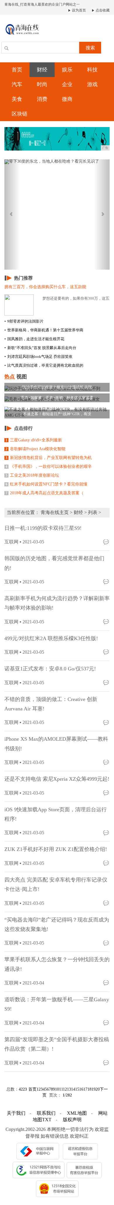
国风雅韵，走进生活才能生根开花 (34, 339)
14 (73, 1089)
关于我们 (16, 1113)
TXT (46, 1119)
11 (61, 1089)
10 (57, 1089)
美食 (17, 99)
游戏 (92, 84)
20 (98, 1089)
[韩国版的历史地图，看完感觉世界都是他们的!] (106, 581)
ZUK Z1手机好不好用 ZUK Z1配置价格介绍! (55, 849)
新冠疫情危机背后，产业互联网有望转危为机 (49, 457)
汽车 (17, 84)
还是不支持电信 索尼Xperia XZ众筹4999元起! (56, 779)
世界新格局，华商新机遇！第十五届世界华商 (43, 330)
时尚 (42, 84)
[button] (12, 214)
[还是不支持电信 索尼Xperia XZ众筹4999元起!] (106, 792)
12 (65, 1089)
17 (85, 1089)
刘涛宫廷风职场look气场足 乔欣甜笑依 (38, 356)
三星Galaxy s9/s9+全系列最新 (34, 440)
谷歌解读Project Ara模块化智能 (35, 449)
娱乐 (67, 70)
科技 (92, 70)
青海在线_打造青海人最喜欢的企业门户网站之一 (42, 4)
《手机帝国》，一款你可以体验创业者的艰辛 (49, 466)
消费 (42, 99)
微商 (67, 99)
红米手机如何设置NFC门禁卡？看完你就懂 (46, 484)
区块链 (19, 114)
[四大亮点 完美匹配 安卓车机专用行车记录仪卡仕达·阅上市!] (106, 903)
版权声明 (72, 1119)
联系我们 (46, 1113)
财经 (42, 70)
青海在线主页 (55, 512)
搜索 (90, 47)
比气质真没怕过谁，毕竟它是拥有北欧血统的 (43, 365)
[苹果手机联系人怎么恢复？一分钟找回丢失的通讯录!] (106, 982)
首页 (17, 70)
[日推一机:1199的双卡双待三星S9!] (106, 541)
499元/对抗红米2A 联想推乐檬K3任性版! (51, 638)
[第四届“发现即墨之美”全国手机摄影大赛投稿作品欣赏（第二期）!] (106, 1062)
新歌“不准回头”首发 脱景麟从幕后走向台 (40, 348)
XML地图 (77, 1113)
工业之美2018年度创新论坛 (32, 475)
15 (77, 1089)
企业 (67, 84)
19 (93, 1089)
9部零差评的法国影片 (24, 321)
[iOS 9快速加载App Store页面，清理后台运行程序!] (106, 832)
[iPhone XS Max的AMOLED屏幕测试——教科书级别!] (106, 762)
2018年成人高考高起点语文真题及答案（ (45, 493)
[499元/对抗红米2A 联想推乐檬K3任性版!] (106, 652)
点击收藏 (102, 10)
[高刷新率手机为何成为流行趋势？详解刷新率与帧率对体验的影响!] (106, 621)
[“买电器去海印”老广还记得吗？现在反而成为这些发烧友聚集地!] (106, 942)
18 (89, 1089)
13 (69, 1089)
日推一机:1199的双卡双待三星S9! (43, 528)
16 (81, 1089)
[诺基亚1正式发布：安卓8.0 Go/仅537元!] (106, 682)
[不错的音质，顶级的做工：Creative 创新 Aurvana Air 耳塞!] (106, 722)
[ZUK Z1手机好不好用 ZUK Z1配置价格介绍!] (106, 863)
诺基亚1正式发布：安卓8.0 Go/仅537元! (50, 669)
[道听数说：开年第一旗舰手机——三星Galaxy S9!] (106, 1022)
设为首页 (78, 10)
